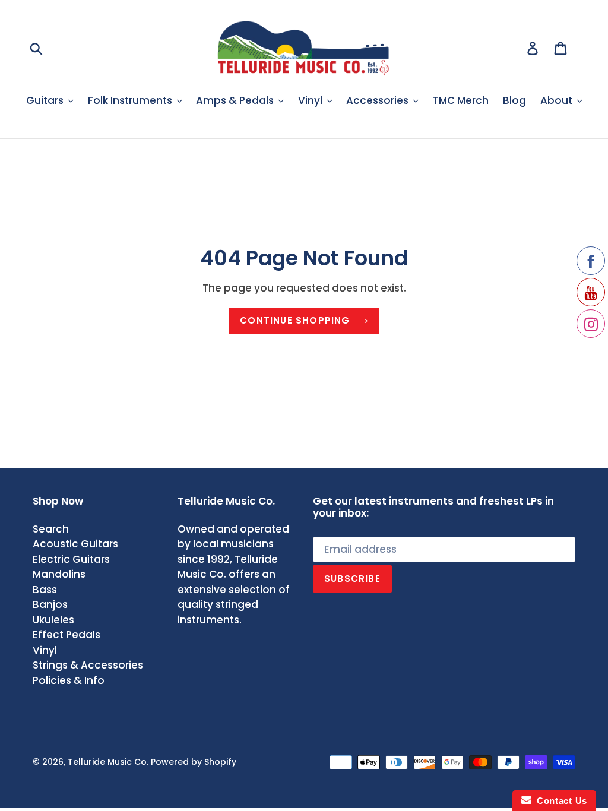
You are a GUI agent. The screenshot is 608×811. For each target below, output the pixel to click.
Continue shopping (295, 320)
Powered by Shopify (193, 762)
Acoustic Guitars (75, 544)
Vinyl (45, 650)
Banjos (50, 604)
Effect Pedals (66, 635)
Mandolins (59, 574)
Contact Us (559, 801)
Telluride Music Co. (108, 762)
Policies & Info (68, 680)
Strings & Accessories (88, 665)
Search (51, 529)
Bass (45, 589)
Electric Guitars (71, 559)
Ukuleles (53, 620)
